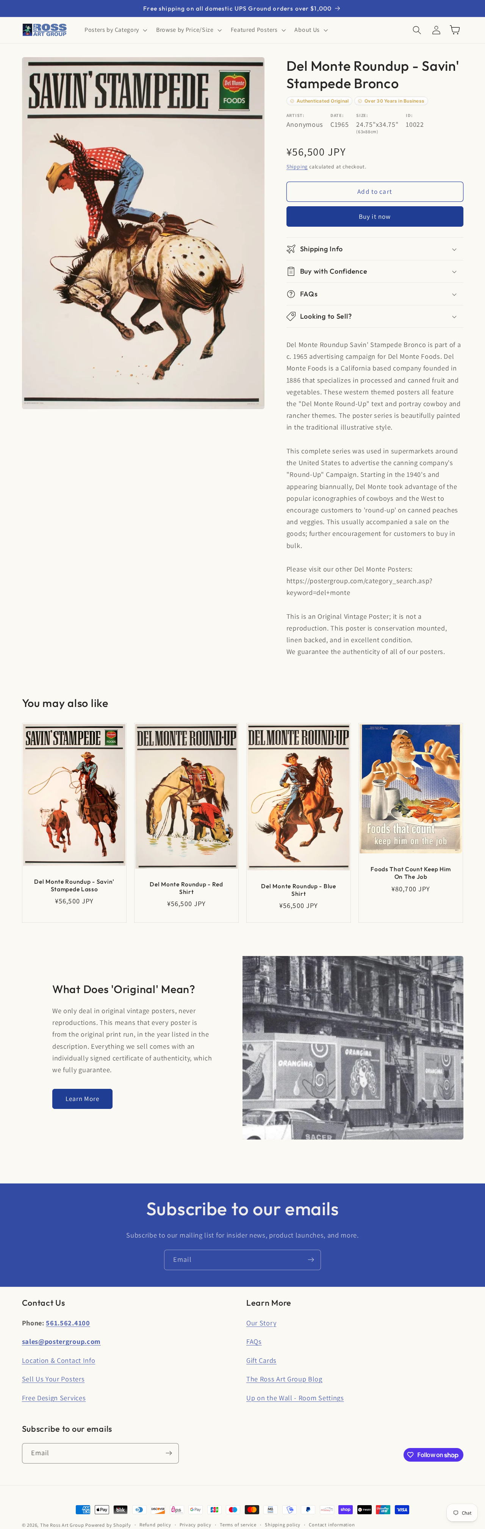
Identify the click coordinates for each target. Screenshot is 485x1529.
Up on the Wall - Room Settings (295, 1397)
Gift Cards (261, 1360)
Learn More (83, 1098)
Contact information (332, 1524)
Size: (362, 115)
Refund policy (155, 1524)
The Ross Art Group (62, 1525)
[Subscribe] (311, 1260)
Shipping (297, 166)
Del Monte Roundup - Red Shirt (186, 887)
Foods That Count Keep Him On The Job (411, 872)
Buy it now (375, 216)
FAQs (254, 1341)
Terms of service (238, 1524)
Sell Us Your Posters (53, 1378)
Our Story (261, 1322)
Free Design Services (54, 1397)
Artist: (295, 115)
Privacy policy (195, 1524)
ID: (409, 115)
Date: (337, 115)
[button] (115, 30)
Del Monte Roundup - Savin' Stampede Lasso (74, 885)
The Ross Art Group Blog (284, 1378)
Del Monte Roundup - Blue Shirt (298, 889)
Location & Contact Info (58, 1360)
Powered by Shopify (108, 1525)
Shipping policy (282, 1524)
